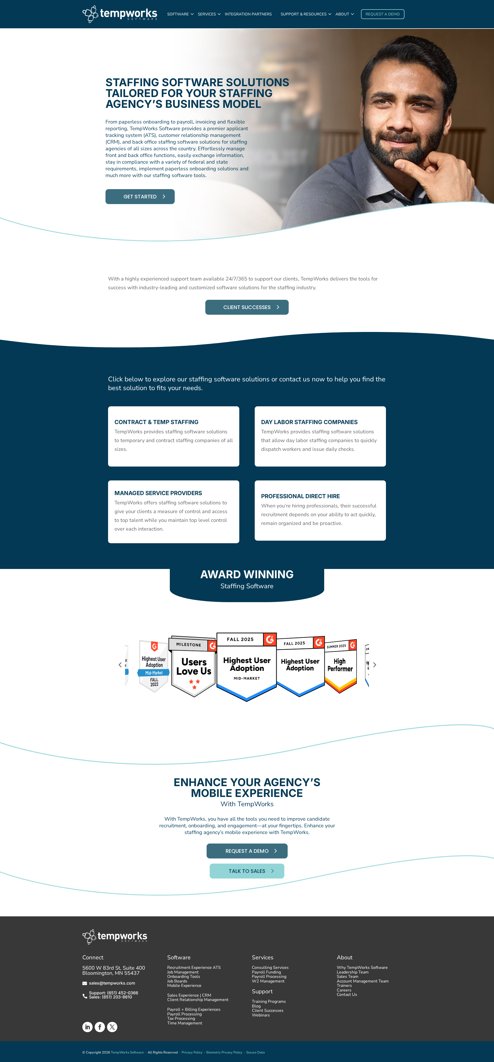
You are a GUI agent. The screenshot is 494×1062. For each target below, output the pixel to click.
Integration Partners (248, 14)
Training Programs (269, 1003)
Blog (256, 1007)
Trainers (344, 987)
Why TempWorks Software (362, 969)
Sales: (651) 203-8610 (110, 996)
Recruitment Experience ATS (194, 969)
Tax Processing (181, 1020)
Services (207, 14)
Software (178, 14)
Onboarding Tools (183, 978)
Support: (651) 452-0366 (113, 992)
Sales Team (347, 978)
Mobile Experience (184, 987)
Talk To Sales (247, 871)
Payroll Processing (184, 1015)
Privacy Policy (192, 1052)
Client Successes (247, 307)
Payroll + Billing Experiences (193, 1011)
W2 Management (268, 982)
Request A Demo (247, 851)
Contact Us (347, 996)
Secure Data (255, 1052)
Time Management (184, 1024)
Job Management (183, 973)
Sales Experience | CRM (189, 996)
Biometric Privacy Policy (224, 1052)
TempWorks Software (127, 1052)
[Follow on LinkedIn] (87, 1027)
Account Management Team (363, 982)
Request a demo (383, 14)
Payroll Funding (266, 973)
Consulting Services (270, 969)
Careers (344, 991)
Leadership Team (353, 973)
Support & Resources (304, 14)
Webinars (261, 1016)
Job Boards (177, 982)
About (342, 14)
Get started (140, 196)
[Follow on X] (112, 1027)
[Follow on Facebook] (100, 1027)
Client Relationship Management (197, 1001)
